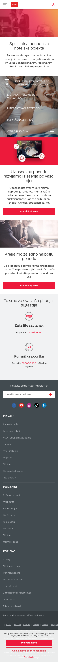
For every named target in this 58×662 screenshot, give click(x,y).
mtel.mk (26, 625)
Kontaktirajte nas (29, 211)
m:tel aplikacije (10, 451)
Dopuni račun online (13, 579)
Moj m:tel (7, 458)
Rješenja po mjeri (11, 495)
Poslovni (10, 487)
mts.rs (8, 625)
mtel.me (17, 625)
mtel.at (45, 625)
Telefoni (7, 464)
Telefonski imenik (11, 566)
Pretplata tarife (10, 424)
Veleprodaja (9, 522)
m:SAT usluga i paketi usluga (17, 438)
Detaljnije (29, 657)
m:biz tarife (8, 502)
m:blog (6, 560)
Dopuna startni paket (13, 471)
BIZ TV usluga (10, 508)
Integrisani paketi (11, 431)
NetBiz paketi (9, 515)
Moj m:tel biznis (10, 542)
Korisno (9, 551)
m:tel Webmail (10, 586)
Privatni (9, 416)
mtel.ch (36, 625)
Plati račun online (11, 573)
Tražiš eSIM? (9, 478)
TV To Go (7, 444)
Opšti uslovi (9, 599)
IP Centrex (8, 529)
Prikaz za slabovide (12, 606)
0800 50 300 (28, 363)
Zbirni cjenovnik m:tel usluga (17, 593)
